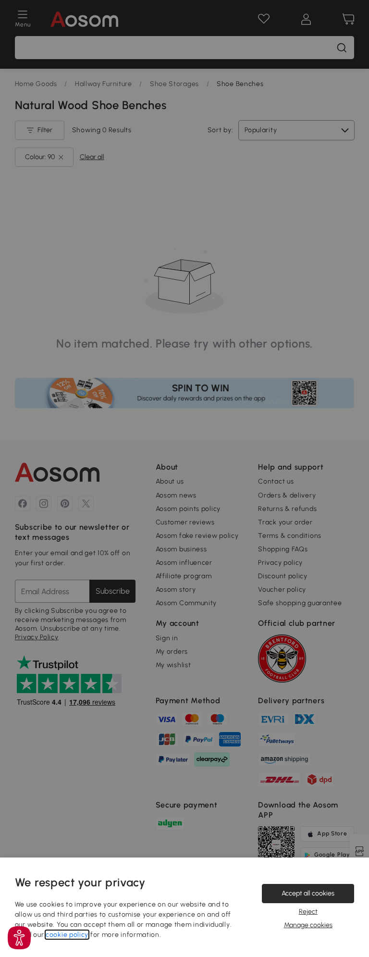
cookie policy (67, 935)
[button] (19, 937)
